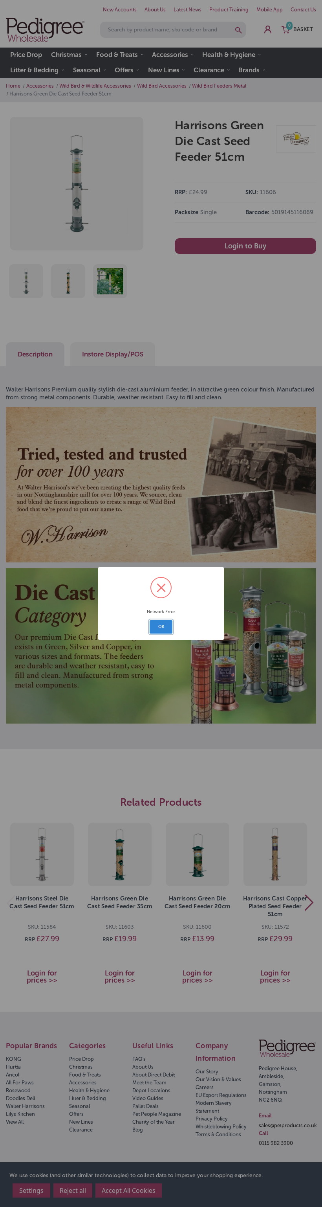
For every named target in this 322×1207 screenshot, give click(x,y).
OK (161, 626)
